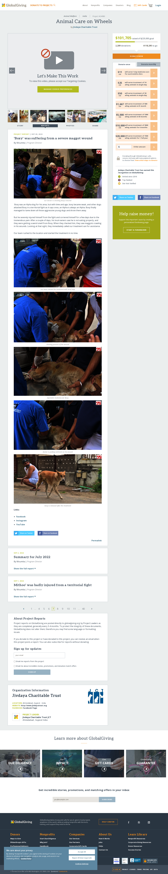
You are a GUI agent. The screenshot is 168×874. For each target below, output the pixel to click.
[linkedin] (149, 822)
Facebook (21, 516)
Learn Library (137, 834)
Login (158, 5)
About (85, 5)
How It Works (104, 838)
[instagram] (139, 822)
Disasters (119, 5)
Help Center (108, 822)
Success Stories (134, 850)
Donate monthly (148, 64)
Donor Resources (135, 846)
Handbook (44, 846)
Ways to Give (15, 838)
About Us (105, 834)
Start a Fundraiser (136, 230)
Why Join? (43, 842)
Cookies (132, 869)
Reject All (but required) (82, 858)
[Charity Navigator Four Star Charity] (117, 861)
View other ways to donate (146, 160)
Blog (129, 5)
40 (83, 608)
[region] (50, 858)
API (151, 869)
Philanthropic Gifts (18, 842)
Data (156, 869)
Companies (107, 5)
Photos (70, 126)
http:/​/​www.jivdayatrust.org (34, 705)
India (84, 16)
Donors (15, 834)
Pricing (146, 869)
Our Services (74, 838)
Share (95, 126)
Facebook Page (30, 708)
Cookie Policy (26, 858)
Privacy (125, 869)
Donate (41, 5)
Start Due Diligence (48, 838)
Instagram (21, 520)
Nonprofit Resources (136, 838)
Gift (142, 5)
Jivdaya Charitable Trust (85, 27)
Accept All (82, 852)
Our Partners (74, 842)
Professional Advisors (19, 846)
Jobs (100, 842)
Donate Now (136, 56)
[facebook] (128, 822)
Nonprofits (95, 5)
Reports (45, 126)
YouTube (20, 524)
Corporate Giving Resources (139, 842)
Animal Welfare (70, 16)
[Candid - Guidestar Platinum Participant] (126, 861)
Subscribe (107, 799)
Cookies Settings (81, 864)
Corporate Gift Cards (78, 846)
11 (74, 608)
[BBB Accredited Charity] (136, 861)
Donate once (124, 64)
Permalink (97, 540)
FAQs (101, 846)
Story (20, 126)
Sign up (32, 672)
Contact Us (103, 850)
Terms (139, 869)
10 (68, 608)
